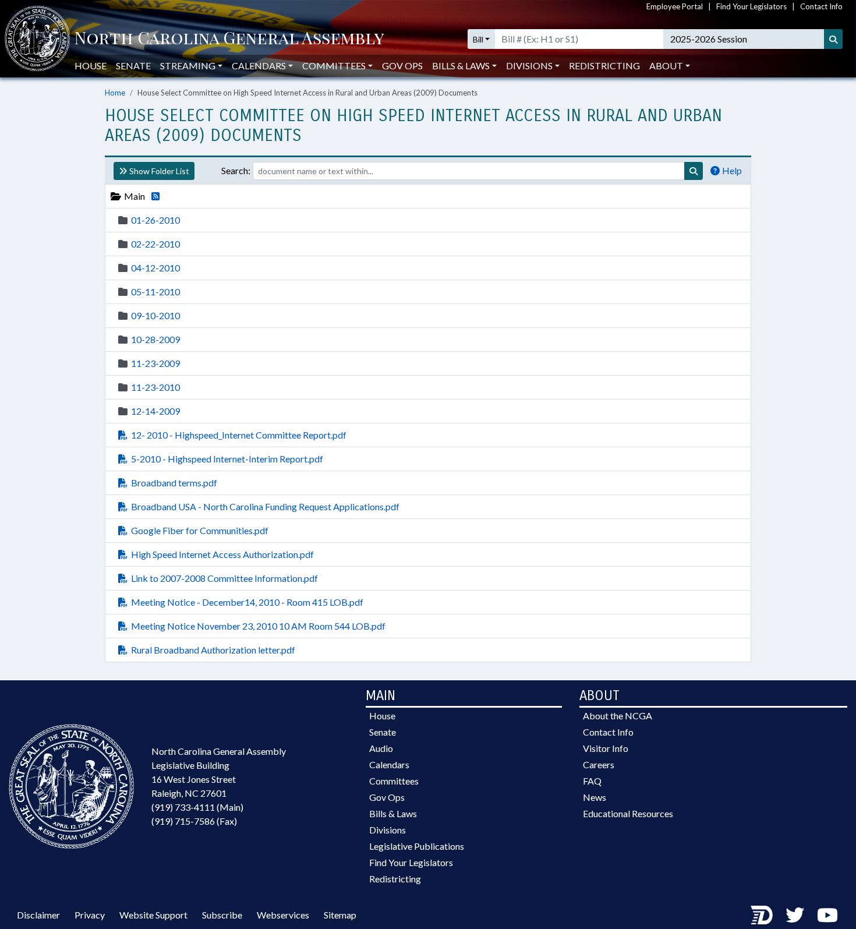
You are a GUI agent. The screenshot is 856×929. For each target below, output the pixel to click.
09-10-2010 (155, 315)
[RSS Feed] (153, 196)
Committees (394, 780)
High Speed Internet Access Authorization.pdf (222, 554)
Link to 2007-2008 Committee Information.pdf (224, 578)
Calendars (389, 764)
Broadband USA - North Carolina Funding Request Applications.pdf (265, 506)
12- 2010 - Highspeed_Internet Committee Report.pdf (238, 434)
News (594, 797)
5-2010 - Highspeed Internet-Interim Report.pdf (227, 458)
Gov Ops (402, 65)
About (666, 65)
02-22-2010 (155, 243)
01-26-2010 (155, 219)
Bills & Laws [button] (461, 65)
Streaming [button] (187, 65)
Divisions (387, 829)
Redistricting (604, 65)
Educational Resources (628, 813)
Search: (235, 170)
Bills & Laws (393, 813)
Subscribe (222, 914)
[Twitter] (795, 914)
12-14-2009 (155, 410)
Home (115, 92)
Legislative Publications (416, 846)
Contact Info (821, 6)
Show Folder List (159, 171)
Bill (478, 39)
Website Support (153, 914)
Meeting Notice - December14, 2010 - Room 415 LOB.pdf (247, 601)
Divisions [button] (529, 65)
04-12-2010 (155, 267)
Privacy (90, 914)
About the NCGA (617, 715)
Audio (381, 748)
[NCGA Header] (229, 39)
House (91, 65)
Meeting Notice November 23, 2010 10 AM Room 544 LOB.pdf (258, 625)
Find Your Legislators (751, 6)
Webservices (283, 914)
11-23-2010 (155, 387)
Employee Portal (674, 6)
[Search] (833, 39)
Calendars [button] (259, 65)
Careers (598, 764)
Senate (133, 65)
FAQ (592, 780)
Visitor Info (605, 748)
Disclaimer (38, 914)
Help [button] (732, 170)
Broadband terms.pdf (174, 482)
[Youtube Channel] (827, 914)
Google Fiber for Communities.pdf (199, 530)
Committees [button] (334, 65)
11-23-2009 (155, 363)
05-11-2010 (155, 291)
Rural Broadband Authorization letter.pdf (213, 649)
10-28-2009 (155, 339)
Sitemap (340, 914)
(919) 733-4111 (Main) (197, 807)
